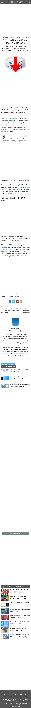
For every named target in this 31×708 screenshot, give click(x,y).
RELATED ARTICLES (8, 364)
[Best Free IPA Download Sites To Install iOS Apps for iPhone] (5, 592)
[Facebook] (11, 331)
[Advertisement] (15, 19)
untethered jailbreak (6, 249)
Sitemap (14, 701)
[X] (20, 331)
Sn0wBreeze (15, 118)
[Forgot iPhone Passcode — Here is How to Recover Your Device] (5, 378)
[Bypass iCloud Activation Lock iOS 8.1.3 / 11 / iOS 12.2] (5, 624)
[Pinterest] (15, 694)
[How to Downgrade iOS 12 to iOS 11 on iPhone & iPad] (5, 370)
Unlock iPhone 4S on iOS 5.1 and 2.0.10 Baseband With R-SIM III (23, 310)
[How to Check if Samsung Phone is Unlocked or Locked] (5, 617)
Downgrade (10, 296)
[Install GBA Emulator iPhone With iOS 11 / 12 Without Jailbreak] (5, 598)
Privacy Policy (14, 699)
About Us (6, 699)
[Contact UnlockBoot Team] (26, 694)
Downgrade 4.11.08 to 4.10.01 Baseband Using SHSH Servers (8, 310)
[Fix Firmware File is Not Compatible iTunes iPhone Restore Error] (5, 386)
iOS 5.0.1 (3, 114)
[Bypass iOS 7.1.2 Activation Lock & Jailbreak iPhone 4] (5, 611)
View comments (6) (15, 533)
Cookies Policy (23, 699)
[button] (29, 2)
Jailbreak (17, 296)
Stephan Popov (15, 328)
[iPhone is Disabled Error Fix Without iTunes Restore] (5, 630)
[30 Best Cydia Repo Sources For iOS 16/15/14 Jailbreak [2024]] (5, 636)
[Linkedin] (15, 331)
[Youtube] (21, 694)
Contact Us (22, 701)
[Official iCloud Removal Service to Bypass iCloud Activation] (5, 604)
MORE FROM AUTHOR (8, 366)
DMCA (9, 701)
